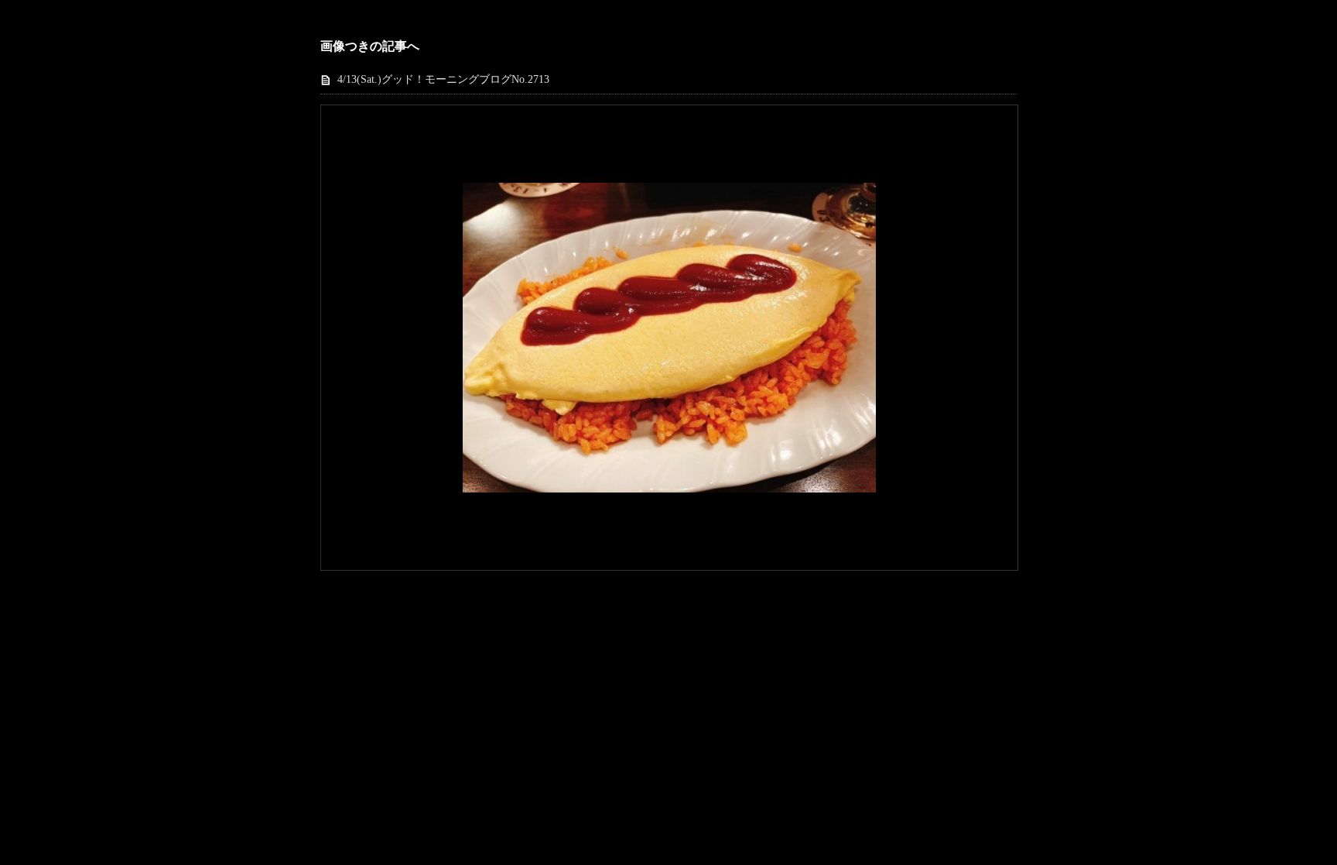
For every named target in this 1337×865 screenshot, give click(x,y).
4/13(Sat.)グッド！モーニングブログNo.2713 (443, 79)
